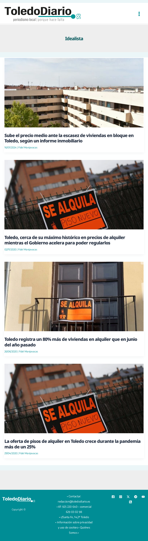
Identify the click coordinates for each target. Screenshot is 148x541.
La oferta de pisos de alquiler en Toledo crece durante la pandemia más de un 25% (72, 444)
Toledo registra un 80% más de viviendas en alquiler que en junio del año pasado (70, 342)
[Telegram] (135, 496)
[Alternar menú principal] (139, 14)
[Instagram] (120, 496)
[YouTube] (143, 496)
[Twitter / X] (128, 496)
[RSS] (130, 501)
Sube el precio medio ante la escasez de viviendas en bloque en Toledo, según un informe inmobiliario (69, 138)
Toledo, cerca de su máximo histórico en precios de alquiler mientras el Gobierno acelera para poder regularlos (64, 240)
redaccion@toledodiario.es (74, 501)
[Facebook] (113, 496)
